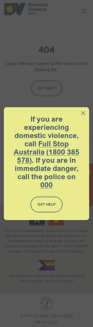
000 (46, 185)
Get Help (46, 204)
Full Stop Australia (41, 148)
